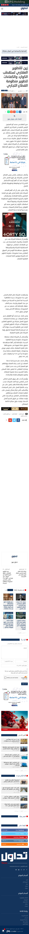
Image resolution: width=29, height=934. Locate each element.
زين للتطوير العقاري (6, 413)
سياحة (11, 594)
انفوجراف (26, 900)
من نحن (26, 918)
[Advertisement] (14, 30)
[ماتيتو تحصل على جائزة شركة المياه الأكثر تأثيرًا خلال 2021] (23, 806)
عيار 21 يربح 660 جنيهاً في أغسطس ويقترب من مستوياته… (11, 740)
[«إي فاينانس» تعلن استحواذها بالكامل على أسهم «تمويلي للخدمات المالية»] (23, 764)
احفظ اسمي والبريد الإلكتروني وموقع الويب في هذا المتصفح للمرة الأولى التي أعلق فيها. (16, 672)
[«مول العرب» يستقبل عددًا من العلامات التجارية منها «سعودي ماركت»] (23, 798)
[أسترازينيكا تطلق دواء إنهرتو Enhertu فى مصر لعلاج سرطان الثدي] (23, 781)
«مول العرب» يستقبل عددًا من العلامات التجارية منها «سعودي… (10, 797)
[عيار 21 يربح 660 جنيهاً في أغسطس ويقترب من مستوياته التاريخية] (23, 741)
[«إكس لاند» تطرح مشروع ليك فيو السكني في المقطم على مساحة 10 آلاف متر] (23, 789)
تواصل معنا (25, 922)
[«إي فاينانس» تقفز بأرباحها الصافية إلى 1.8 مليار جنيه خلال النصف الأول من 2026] (23, 756)
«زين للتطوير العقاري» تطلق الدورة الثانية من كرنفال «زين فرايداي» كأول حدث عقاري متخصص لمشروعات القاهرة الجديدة (8, 577)
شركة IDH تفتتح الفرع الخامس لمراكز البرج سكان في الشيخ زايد (21, 574)
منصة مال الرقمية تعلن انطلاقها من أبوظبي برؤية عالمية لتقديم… (10, 748)
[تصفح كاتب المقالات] (14, 556)
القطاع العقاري (14, 413)
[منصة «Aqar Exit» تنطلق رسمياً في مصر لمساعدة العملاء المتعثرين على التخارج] (21, 597)
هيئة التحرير (25, 924)
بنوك (24, 613)
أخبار (6, 90)
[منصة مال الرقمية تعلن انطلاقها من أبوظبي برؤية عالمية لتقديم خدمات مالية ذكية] (23, 749)
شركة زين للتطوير (24, 415)
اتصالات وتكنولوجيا (9, 613)
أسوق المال (25, 882)
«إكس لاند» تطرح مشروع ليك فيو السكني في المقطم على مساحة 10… (10, 789)
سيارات (26, 888)
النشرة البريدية (25, 915)
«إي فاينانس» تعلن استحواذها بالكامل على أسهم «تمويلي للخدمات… (11, 764)
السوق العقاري (21, 413)
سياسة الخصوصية (24, 920)
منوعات (26, 906)
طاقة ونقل (25, 902)
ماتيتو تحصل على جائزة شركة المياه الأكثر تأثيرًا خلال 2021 (12, 805)
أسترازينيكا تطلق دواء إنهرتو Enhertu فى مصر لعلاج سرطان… (11, 780)
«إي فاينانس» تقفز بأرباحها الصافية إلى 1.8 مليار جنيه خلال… (10, 755)
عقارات (3, 90)
